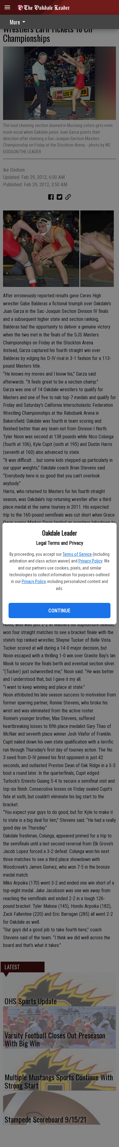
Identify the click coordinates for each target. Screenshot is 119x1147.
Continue (59, 611)
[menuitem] (19, 22)
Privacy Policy (90, 561)
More (15, 22)
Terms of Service (77, 554)
